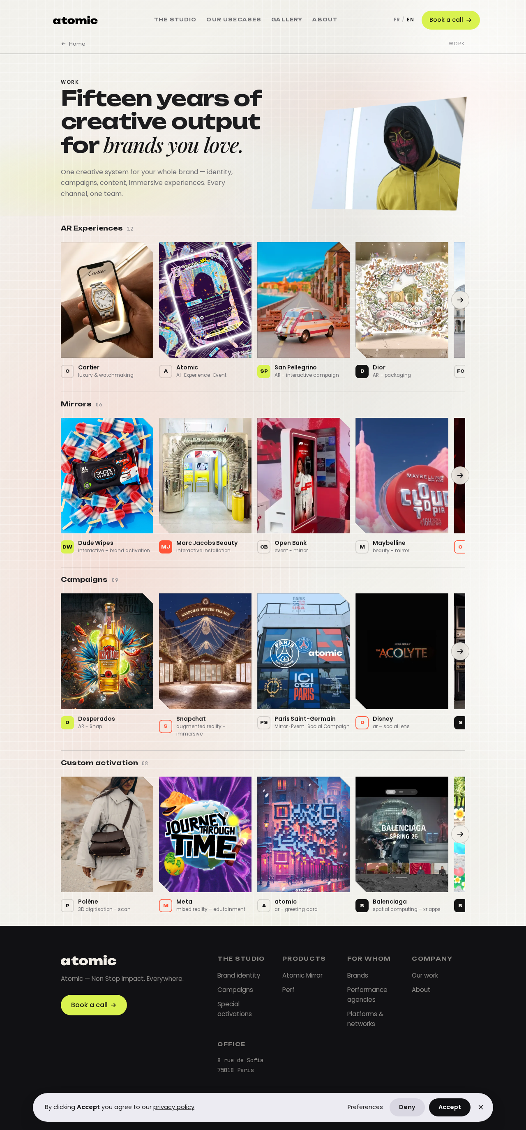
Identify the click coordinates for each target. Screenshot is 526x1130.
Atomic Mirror (302, 975)
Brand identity (238, 975)
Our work (425, 975)
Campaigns (235, 989)
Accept (449, 1107)
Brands (357, 975)
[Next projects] (460, 300)
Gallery (286, 20)
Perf (288, 989)
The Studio (175, 20)
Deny (407, 1107)
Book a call (446, 20)
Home (77, 44)
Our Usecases (233, 20)
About (324, 20)
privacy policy (173, 1107)
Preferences (365, 1107)
